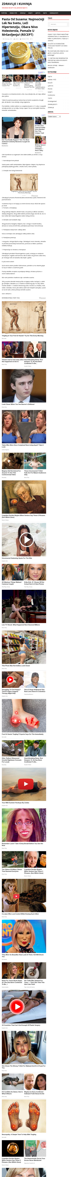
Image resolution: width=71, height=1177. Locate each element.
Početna (4, 13)
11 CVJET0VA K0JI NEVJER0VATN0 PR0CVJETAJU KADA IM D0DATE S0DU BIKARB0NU (58, 60)
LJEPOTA (37, 13)
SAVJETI (30, 13)
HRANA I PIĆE (13, 13)
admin (17, 39)
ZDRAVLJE (22, 13)
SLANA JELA (51, 95)
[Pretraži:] (58, 24)
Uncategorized (52, 101)
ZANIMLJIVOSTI (54, 13)
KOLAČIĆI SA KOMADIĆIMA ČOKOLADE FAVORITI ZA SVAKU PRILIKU (57, 46)
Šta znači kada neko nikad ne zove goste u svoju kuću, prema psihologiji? (58, 53)
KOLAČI (50, 83)
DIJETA (45, 13)
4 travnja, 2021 (8, 39)
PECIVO (50, 89)
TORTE (50, 98)
